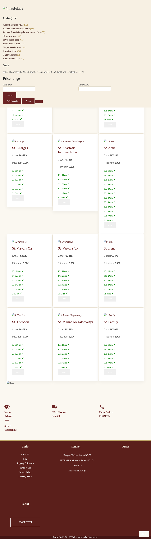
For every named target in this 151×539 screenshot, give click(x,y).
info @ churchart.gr (76, 470)
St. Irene (109, 248)
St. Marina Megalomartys (75, 322)
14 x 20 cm (16, 175)
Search (10, 95)
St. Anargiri (20, 148)
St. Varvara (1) (22, 248)
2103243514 (104, 416)
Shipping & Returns (25, 463)
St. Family (111, 322)
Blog (25, 459)
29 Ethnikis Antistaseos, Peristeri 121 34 (77, 460)
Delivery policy (25, 476)
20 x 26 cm (16, 180)
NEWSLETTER (25, 522)
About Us (25, 454)
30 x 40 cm (16, 110)
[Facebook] (22, 512)
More (18, 124)
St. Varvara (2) (68, 248)
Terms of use (25, 467)
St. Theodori (20, 322)
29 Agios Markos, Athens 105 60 (77, 455)
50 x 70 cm (16, 115)
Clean (28, 101)
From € (7, 85)
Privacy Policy (25, 472)
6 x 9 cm (15, 120)
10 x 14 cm (16, 171)
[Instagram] (28, 512)
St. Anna (109, 148)
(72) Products (12, 101)
